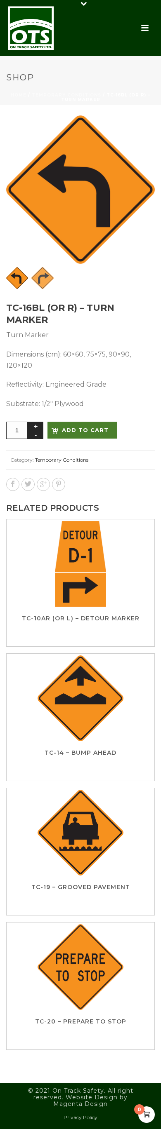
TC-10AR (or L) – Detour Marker (81, 618)
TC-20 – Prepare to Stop (80, 1021)
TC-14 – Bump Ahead (80, 752)
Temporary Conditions (66, 95)
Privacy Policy (80, 1117)
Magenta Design (80, 1104)
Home (18, 95)
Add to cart (85, 430)
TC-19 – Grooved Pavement (80, 887)
